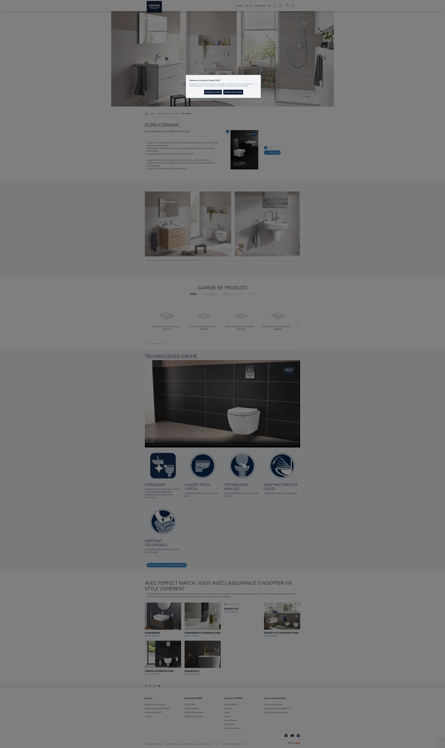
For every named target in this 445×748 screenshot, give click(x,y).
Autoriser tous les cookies (233, 92)
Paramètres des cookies (213, 92)
